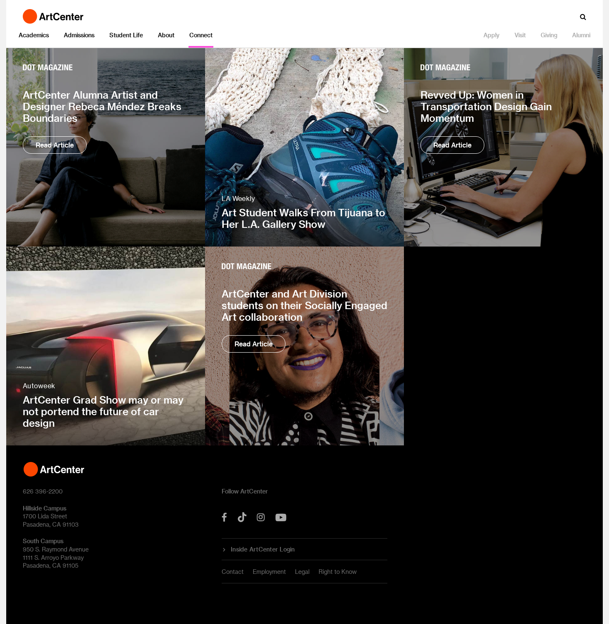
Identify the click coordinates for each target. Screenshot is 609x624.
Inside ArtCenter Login (263, 549)
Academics (34, 35)
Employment (269, 571)
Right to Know (338, 571)
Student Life (126, 35)
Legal (302, 571)
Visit (520, 35)
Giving (549, 35)
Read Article (55, 145)
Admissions (79, 35)
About (166, 35)
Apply (491, 35)
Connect (201, 35)
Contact (233, 571)
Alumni (581, 35)
